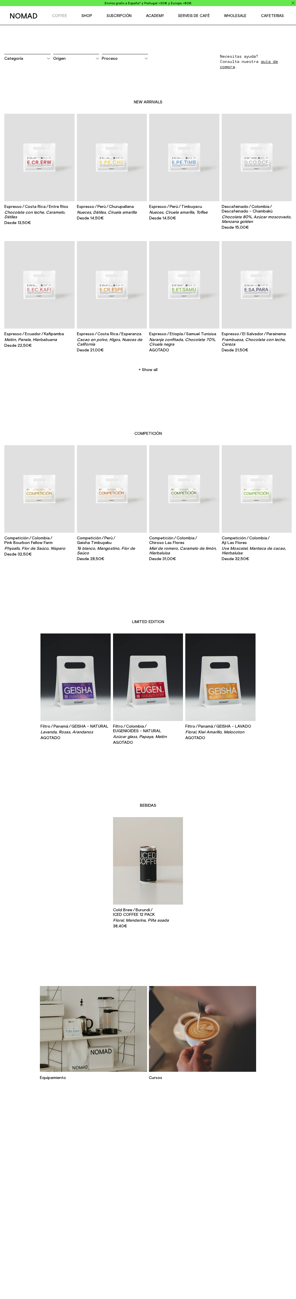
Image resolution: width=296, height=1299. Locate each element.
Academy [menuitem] (155, 16)
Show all (150, 369)
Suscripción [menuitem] (119, 16)
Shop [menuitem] (87, 16)
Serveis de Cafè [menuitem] (194, 16)
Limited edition (148, 621)
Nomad (24, 16)
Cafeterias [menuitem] (272, 16)
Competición (148, 433)
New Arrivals (148, 102)
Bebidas (148, 805)
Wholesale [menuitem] (235, 16)
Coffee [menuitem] (59, 16)
